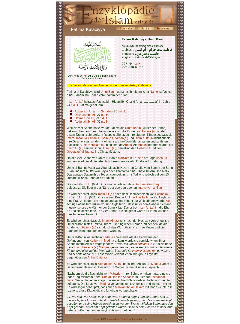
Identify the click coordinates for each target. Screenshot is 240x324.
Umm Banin (108, 91)
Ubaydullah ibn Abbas (116, 277)
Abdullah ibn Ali (85, 121)
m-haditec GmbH (118, 319)
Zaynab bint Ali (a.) (110, 263)
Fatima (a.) (149, 131)
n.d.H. (137, 63)
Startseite (126, 28)
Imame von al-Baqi (150, 187)
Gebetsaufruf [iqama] (80, 151)
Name (154, 91)
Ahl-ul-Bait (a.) (97, 257)
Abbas (127, 144)
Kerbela (138, 158)
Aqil (168, 200)
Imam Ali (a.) (75, 101)
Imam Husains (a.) (86, 247)
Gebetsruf (143, 148)
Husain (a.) (109, 148)
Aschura (161, 158)
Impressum (164, 28)
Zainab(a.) (121, 138)
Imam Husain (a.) (101, 138)
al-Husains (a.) (144, 244)
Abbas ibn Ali (83, 111)
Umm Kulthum (144, 138)
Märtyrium (116, 273)
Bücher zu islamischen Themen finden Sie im (109, 85)
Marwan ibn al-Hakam (129, 287)
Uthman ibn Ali (84, 118)
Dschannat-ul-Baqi (147, 184)
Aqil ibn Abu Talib (136, 197)
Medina (109, 240)
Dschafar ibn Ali (85, 114)
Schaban (107, 111)
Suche (145, 28)
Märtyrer (123, 158)
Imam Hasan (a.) (78, 138)
